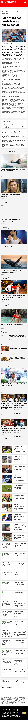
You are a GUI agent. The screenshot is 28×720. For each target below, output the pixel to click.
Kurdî (19, 4)
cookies (13, 709)
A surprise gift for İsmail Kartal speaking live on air (13, 141)
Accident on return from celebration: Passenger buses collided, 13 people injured (13, 126)
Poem (3, 685)
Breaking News (20, 685)
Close (24, 713)
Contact (19, 680)
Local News (9, 687)
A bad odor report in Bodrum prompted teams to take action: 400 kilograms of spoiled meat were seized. (14, 131)
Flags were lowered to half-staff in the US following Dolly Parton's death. (13, 145)
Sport (14, 685)
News (3, 687)
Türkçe (23, 4)
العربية (9, 4)
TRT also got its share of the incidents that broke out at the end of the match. (13, 136)
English (4, 4)
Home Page (23, 681)
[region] (14, 713)
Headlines (8, 685)
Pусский (14, 4)
